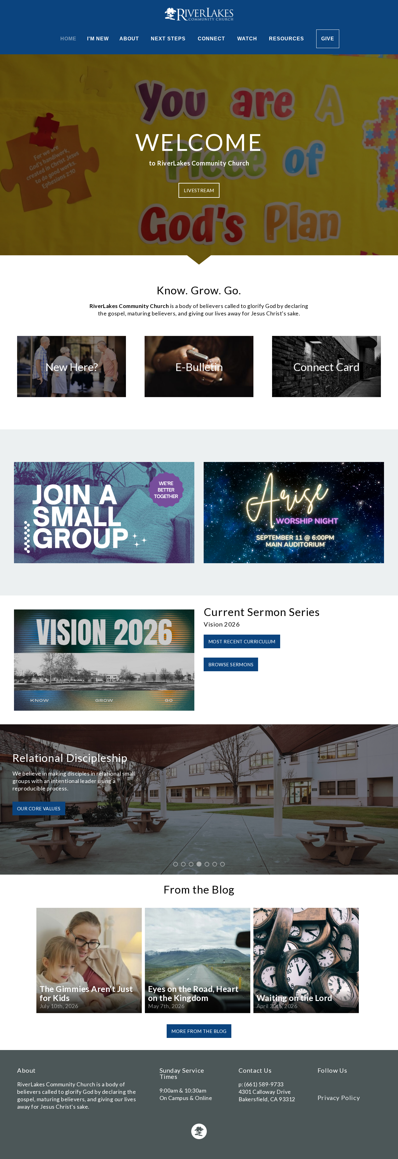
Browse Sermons (230, 664)
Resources (287, 38)
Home (68, 38)
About (130, 38)
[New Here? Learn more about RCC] (71, 397)
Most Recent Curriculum (241, 641)
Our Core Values (39, 808)
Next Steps (169, 38)
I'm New (98, 38)
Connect (212, 38)
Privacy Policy (338, 1097)
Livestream (199, 190)
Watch (248, 38)
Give (327, 38)
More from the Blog (198, 1031)
